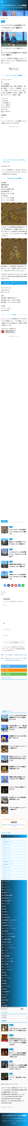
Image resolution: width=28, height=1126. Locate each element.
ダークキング (7, 889)
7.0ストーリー (6, 859)
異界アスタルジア (8, 922)
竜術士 (5, 975)
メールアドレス (6, 629)
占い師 (5, 994)
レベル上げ (6, 903)
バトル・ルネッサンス (9, 947)
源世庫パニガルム (8, 925)
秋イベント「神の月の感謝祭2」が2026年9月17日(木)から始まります (17, 1054)
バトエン (6, 950)
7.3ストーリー (6, 850)
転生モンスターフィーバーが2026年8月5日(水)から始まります (17, 758)
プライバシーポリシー (7, 1107)
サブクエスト (7, 881)
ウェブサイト (6, 635)
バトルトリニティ (8, 945)
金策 (5, 906)
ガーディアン (7, 978)
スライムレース (8, 953)
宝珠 (5, 909)
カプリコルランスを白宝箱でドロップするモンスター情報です (17, 532)
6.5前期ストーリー (8, 864)
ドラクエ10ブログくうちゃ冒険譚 (14, 5)
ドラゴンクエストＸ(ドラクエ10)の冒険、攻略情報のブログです (14, 1118)
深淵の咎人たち (8, 898)
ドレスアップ (7, 967)
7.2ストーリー (6, 853)
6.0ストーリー (7, 878)
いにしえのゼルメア (9, 934)
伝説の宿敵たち (8, 900)
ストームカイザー (8, 969)
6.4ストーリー (7, 867)
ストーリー (6, 836)
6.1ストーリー (6, 875)
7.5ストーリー (6, 844)
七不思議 (6, 964)
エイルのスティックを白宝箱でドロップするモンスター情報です (17, 554)
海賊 (5, 980)
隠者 (5, 972)
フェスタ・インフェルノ (10, 928)
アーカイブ (4, 1015)
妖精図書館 (6, 956)
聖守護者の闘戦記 (8, 895)
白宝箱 (4, 592)
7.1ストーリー (6, 856)
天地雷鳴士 (6, 991)
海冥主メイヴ (7, 892)
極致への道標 (7, 942)
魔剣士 (5, 983)
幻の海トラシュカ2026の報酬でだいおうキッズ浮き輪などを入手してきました (18, 1067)
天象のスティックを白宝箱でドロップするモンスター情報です (17, 577)
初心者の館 (6, 917)
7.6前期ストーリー (8, 842)
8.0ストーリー (7, 839)
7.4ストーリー (6, 847)
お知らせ (6, 914)
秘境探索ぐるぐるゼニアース (11, 920)
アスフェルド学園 (8, 961)
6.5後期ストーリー (8, 861)
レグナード (6, 887)
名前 (4, 623)
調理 (5, 997)
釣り (5, 1002)
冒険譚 (5, 1005)
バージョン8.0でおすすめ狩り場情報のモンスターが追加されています (18, 717)
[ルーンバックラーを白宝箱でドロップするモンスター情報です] (19, 585)
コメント (5, 605)
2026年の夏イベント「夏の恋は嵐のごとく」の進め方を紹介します (18, 727)
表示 (17, 68)
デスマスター (7, 986)
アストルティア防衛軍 (9, 936)
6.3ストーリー (7, 870)
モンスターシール (8, 958)
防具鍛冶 (6, 1000)
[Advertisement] (14, 142)
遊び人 (5, 989)
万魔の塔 (6, 931)
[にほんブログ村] (14, 826)
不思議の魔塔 (7, 939)
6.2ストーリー (7, 873)
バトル (5, 884)
